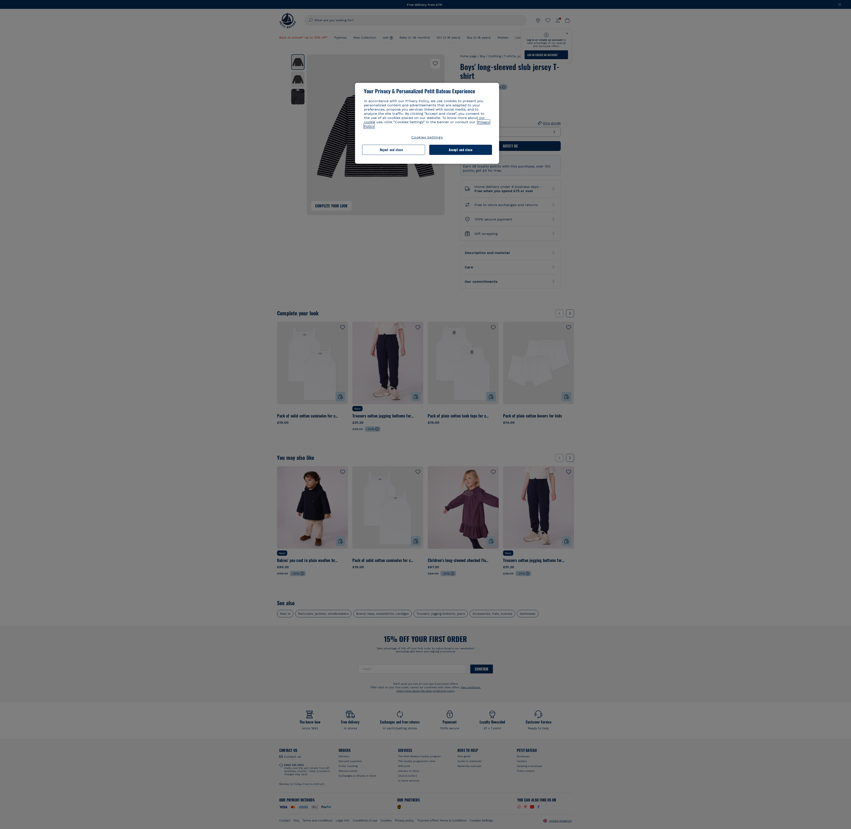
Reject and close (391, 149)
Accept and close (460, 149)
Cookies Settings (427, 137)
